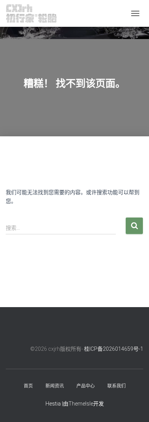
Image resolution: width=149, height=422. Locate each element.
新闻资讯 (54, 386)
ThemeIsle (80, 404)
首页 (28, 386)
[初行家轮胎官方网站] (34, 13)
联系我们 (116, 386)
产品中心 (85, 386)
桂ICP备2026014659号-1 (113, 349)
